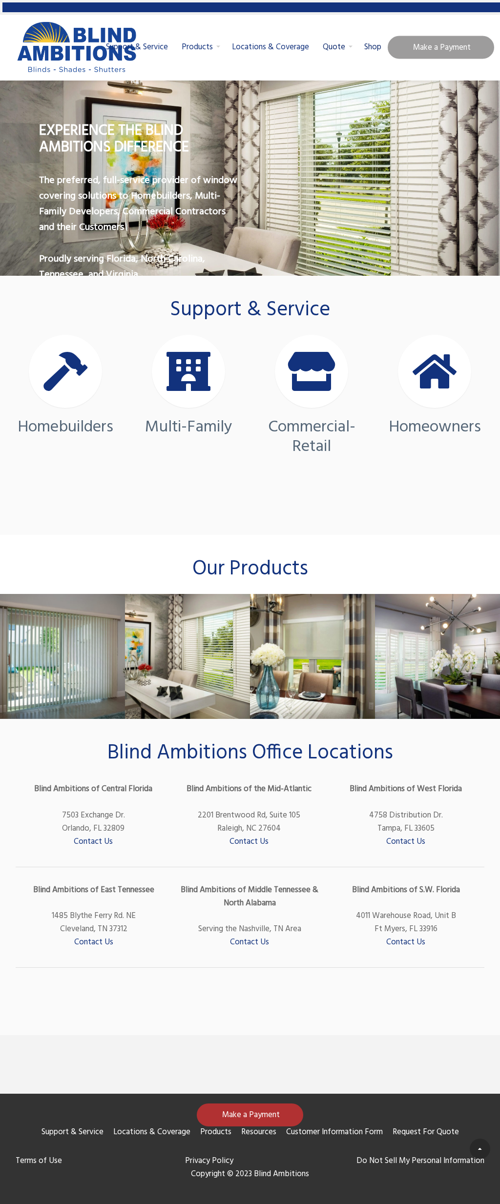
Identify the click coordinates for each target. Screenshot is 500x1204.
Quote (334, 47)
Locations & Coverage (270, 47)
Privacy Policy (209, 1161)
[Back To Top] (480, 1149)
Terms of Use (39, 1161)
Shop (372, 47)
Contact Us (93, 841)
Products (197, 47)
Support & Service (137, 47)
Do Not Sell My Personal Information (420, 1161)
